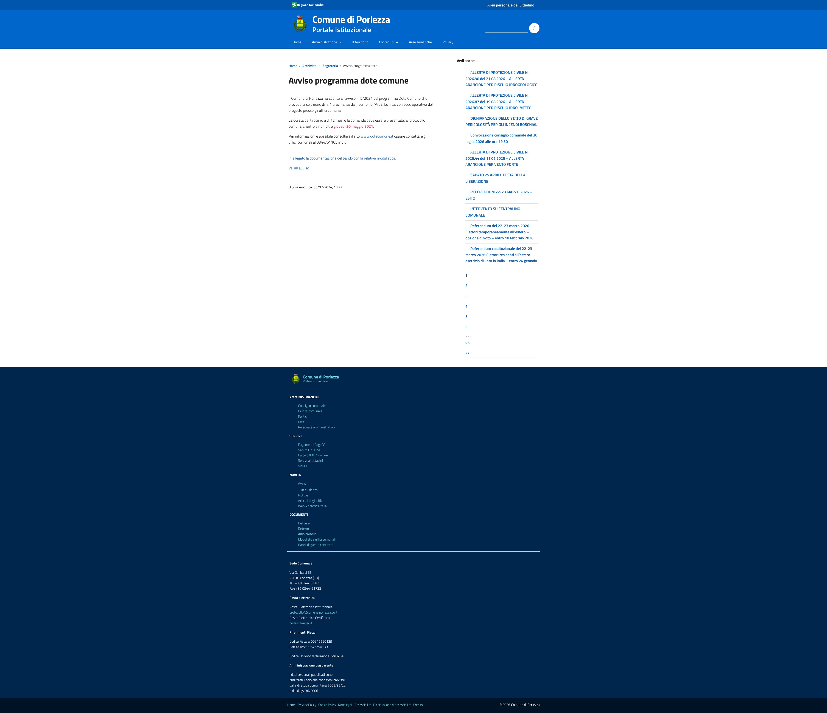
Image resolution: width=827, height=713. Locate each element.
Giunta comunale (310, 411)
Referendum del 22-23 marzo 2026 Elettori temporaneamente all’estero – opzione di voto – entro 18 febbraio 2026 (499, 232)
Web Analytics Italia (312, 505)
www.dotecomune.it (377, 136)
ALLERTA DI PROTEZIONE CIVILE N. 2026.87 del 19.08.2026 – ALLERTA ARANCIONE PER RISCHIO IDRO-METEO (498, 101)
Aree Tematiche (420, 42)
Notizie (303, 495)
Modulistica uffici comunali (317, 539)
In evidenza (309, 489)
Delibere (304, 523)
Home (297, 42)
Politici (302, 416)
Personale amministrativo (316, 427)
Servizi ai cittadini (310, 460)
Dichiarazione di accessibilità (392, 704)
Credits (418, 704)
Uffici (301, 421)
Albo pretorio (307, 533)
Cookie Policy (327, 704)
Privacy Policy (307, 704)
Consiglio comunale (312, 405)
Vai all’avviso (299, 168)
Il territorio (360, 42)
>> (467, 352)
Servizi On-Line (309, 450)
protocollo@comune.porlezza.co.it (313, 612)
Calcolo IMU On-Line (313, 455)
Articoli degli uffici (310, 500)
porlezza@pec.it (300, 623)
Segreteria (330, 65)
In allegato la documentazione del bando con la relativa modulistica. (342, 158)
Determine (305, 528)
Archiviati (309, 65)
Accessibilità (362, 704)
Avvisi (302, 483)
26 (467, 343)
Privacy (448, 42)
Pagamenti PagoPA (311, 444)
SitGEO (303, 465)
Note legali (345, 704)
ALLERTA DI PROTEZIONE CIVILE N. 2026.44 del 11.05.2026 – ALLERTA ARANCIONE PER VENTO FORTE (497, 158)
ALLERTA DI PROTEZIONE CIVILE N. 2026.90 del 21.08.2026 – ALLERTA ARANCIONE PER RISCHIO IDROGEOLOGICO (501, 79)
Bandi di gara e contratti (315, 544)
